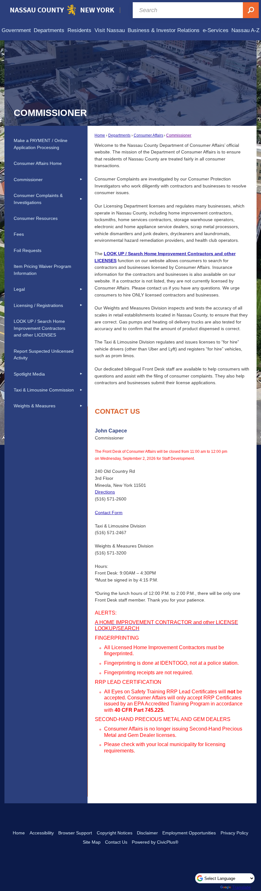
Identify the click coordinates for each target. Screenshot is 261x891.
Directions (105, 491)
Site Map (92, 842)
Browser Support (75, 832)
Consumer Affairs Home (38, 163)
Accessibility (42, 832)
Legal (19, 289)
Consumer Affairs (148, 135)
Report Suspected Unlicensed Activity (44, 355)
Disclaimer (147, 832)
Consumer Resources (36, 218)
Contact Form (109, 512)
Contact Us (116, 842)
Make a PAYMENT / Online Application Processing (40, 144)
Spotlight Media (29, 374)
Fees (19, 234)
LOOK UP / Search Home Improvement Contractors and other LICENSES (39, 328)
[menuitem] (16, 30)
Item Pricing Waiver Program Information (42, 270)
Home (100, 135)
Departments (119, 135)
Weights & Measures (34, 405)
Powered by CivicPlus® (155, 842)
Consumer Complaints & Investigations (38, 199)
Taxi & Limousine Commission (44, 389)
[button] (81, 179)
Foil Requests (27, 250)
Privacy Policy (234, 832)
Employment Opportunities (189, 832)
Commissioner (178, 135)
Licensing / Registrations (38, 305)
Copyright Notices (114, 832)
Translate (241, 887)
